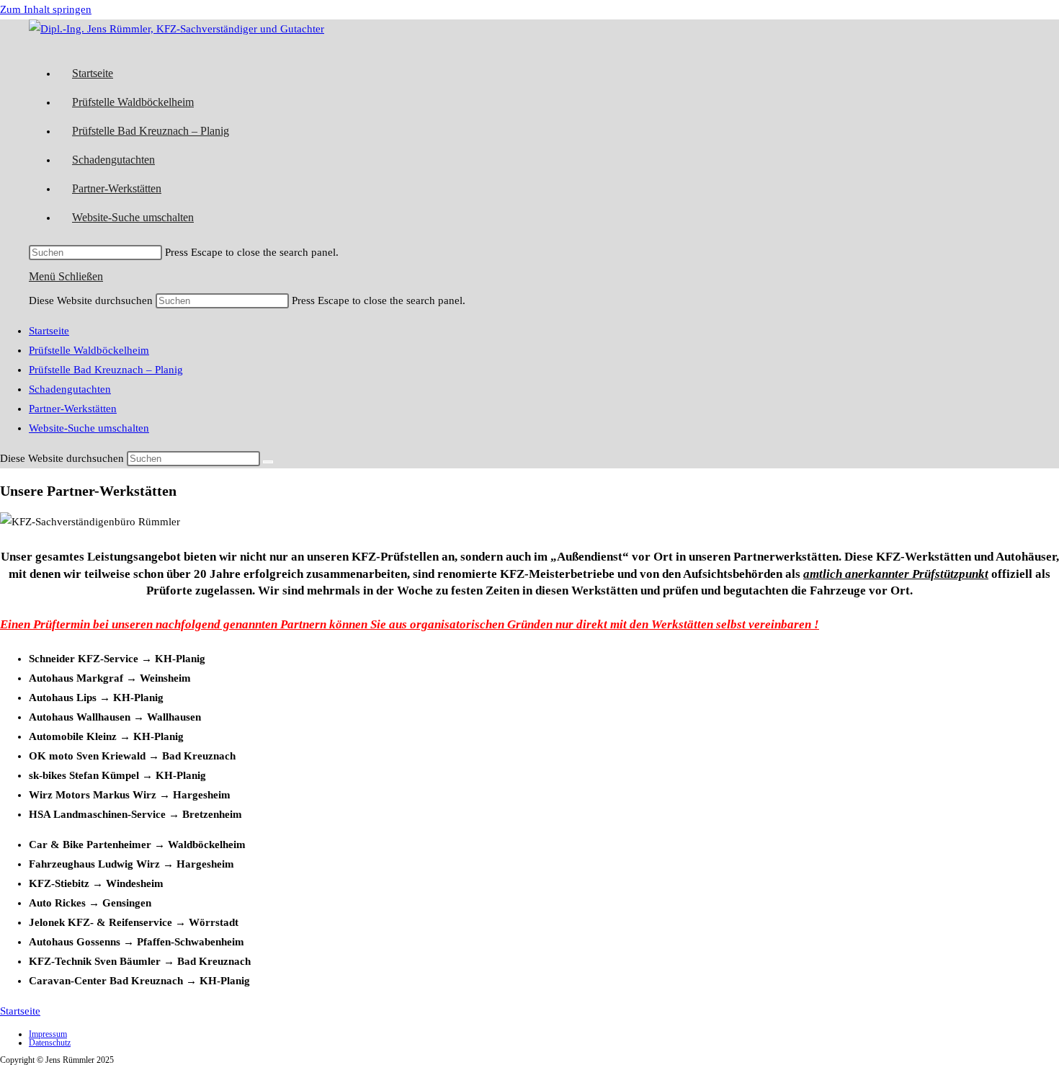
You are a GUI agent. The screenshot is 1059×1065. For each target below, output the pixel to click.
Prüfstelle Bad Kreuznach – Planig (106, 369)
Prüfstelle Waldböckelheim (89, 350)
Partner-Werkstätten (73, 408)
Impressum (48, 1034)
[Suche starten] (268, 461)
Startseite (49, 331)
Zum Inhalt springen (45, 9)
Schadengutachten (70, 389)
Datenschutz (50, 1043)
